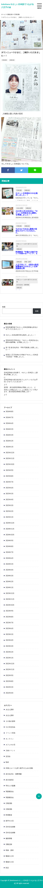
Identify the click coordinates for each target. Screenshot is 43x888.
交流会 (8, 756)
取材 (7, 762)
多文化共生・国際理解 (14, 774)
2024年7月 (9, 552)
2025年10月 (10, 464)
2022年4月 (9, 693)
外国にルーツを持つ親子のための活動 (19, 768)
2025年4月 (9, 499)
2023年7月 (9, 623)
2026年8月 (9, 411)
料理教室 (9, 815)
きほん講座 (10, 709)
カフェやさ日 (10, 745)
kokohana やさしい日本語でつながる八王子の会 (17, 5)
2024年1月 (9, 587)
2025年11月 (10, 458)
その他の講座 (10, 721)
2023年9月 (9, 611)
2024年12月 (10, 523)
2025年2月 (9, 511)
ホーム (3, 14)
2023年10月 (10, 605)
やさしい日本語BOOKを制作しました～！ (27, 194)
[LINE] (35, 170)
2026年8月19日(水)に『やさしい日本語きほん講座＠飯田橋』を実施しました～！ (22, 341)
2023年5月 (9, 634)
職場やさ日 (10, 856)
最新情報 (9, 838)
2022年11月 (10, 669)
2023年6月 (9, 628)
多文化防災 (10, 780)
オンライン (10, 739)
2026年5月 (9, 429)
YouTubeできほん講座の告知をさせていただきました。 (26, 231)
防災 (7, 868)
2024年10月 (10, 535)
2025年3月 (9, 505)
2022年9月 (9, 675)
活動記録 (9, 14)
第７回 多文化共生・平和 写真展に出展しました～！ (22, 348)
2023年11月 (10, 599)
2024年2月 (9, 581)
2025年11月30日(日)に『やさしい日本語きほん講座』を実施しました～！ (27, 213)
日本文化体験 (10, 827)
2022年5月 (9, 687)
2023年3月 (9, 646)
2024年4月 (9, 570)
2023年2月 (9, 652)
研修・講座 (10, 850)
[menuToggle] (39, 5)
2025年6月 (9, 488)
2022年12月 (10, 664)
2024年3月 (9, 576)
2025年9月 (9, 470)
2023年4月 (9, 640)
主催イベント (10, 750)
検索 (3, 307)
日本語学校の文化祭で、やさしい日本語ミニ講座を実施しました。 (21, 373)
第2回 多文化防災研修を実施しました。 (19, 387)
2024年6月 (9, 558)
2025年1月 (9, 517)
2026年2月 (9, 441)
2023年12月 (10, 593)
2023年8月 (9, 617)
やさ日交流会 (10, 727)
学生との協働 (10, 786)
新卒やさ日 (10, 821)
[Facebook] (8, 170)
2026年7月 (9, 417)
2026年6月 (9, 423)
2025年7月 (9, 482)
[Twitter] (21, 170)
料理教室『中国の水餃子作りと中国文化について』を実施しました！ (27, 254)
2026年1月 (9, 447)
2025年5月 (9, 493)
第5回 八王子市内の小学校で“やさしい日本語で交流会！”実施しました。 (22, 356)
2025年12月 (10, 453)
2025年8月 (9, 476)
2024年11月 (10, 529)
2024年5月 (9, 564)
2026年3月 (9, 435)
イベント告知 (10, 733)
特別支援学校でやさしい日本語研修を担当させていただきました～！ (22, 328)
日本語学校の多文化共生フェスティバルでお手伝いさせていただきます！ (21, 381)
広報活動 (17, 14)
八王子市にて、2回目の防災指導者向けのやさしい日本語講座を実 (27, 266)
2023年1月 (9, 658)
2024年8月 (9, 546)
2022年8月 (9, 681)
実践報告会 (10, 791)
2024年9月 (9, 540)
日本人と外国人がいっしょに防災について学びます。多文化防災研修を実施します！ (21, 391)
